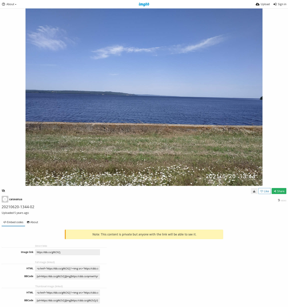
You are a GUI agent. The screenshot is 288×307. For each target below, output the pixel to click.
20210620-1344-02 (18, 206)
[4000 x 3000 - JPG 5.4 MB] (254, 191)
